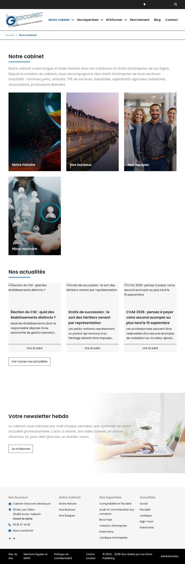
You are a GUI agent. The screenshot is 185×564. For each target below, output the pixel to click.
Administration (169, 556)
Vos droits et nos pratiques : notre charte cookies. (33, 542)
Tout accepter (22, 554)
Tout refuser (58, 554)
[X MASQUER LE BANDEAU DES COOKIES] (112, 515)
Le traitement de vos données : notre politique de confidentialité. (42, 545)
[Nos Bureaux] (145, 4)
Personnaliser (93, 554)
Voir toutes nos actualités (29, 361)
